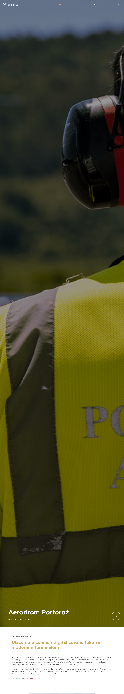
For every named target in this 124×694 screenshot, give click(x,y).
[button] (60, 4)
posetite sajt (34, 679)
